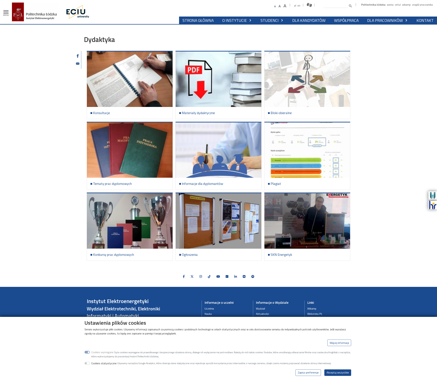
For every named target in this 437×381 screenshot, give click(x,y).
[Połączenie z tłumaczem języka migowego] (309, 5)
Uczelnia (209, 308)
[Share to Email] (77, 63)
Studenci (269, 20)
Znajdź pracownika (422, 5)
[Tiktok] (209, 276)
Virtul (398, 5)
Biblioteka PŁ (314, 314)
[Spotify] (252, 276)
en (299, 5)
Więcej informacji (339, 343)
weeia (390, 5)
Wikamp (406, 5)
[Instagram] (200, 276)
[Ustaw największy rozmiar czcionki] (285, 5)
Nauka (208, 314)
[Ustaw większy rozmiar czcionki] (279, 6)
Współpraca (346, 20)
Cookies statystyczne (104, 363)
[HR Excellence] (432, 205)
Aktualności (262, 314)
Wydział (260, 308)
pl (295, 5)
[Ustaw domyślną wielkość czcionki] (275, 6)
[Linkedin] (235, 276)
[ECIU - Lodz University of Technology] (77, 12)
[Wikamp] (432, 195)
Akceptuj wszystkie (338, 372)
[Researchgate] (227, 276)
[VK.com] (244, 276)
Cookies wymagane (102, 352)
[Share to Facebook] (77, 56)
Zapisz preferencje (308, 372)
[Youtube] (218, 276)
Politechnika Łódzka (373, 5)
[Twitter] (192, 276)
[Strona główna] (37, 5)
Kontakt (425, 20)
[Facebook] (184, 276)
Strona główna (198, 20)
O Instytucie (234, 20)
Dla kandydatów (309, 20)
